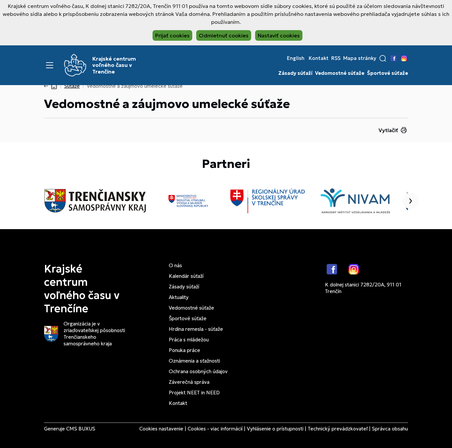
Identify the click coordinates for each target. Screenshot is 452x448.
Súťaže (72, 86)
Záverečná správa (189, 382)
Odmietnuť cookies (224, 35)
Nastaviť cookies (279, 35)
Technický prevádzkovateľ (338, 428)
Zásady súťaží (295, 73)
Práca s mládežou (189, 339)
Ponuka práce (184, 350)
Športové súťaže (387, 73)
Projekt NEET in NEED (194, 392)
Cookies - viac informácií (215, 428)
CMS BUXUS (80, 428)
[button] (383, 58)
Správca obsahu (390, 428)
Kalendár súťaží (186, 276)
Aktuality (179, 297)
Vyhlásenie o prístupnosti (275, 428)
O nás (175, 265)
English (295, 58)
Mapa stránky (359, 58)
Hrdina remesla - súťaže (196, 329)
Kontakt (319, 58)
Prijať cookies (172, 35)
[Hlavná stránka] (54, 86)
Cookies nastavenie (161, 428)
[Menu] (49, 65)
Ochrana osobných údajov (198, 371)
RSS (335, 58)
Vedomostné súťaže (339, 73)
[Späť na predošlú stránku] (47, 86)
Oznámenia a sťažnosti (194, 361)
